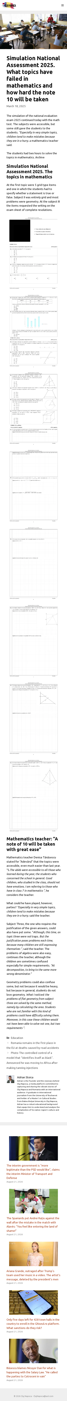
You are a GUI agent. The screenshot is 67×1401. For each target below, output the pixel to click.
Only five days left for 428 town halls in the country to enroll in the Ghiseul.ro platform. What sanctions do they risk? (33, 1323)
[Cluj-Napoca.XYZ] (9, 5)
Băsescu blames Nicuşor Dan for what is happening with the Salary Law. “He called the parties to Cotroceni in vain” (32, 1372)
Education (17, 1037)
